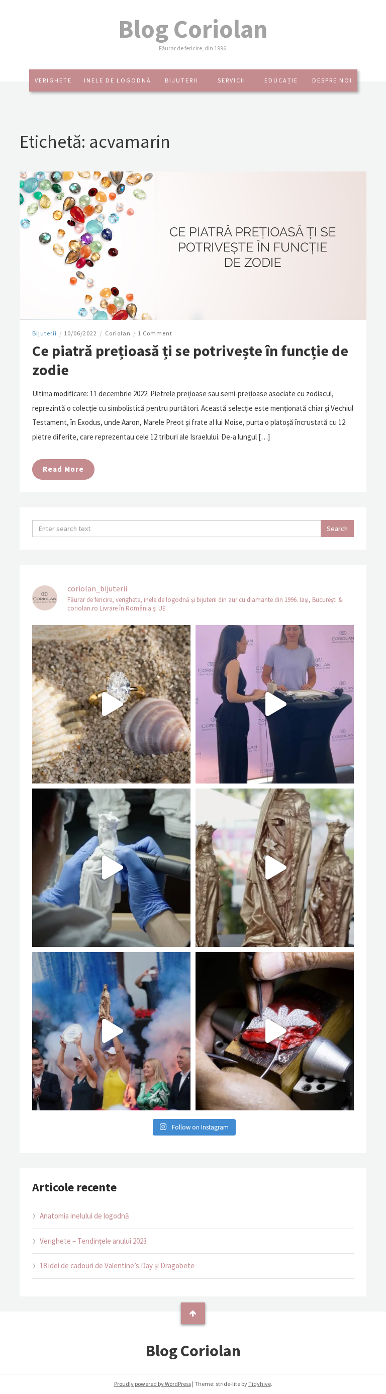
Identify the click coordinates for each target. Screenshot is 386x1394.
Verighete (53, 80)
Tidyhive (259, 1383)
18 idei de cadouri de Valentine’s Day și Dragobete (117, 1265)
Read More (63, 469)
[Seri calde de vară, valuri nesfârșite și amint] (111, 704)
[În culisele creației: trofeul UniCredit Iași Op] (111, 868)
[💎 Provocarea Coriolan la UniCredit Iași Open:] (275, 704)
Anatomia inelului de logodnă (84, 1216)
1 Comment (155, 333)
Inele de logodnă (117, 80)
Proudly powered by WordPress (152, 1383)
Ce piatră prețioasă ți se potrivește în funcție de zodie (190, 360)
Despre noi (332, 80)
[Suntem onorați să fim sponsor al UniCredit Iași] (275, 1031)
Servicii (232, 80)
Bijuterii (182, 80)
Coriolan (118, 333)
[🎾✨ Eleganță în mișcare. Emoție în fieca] (275, 868)
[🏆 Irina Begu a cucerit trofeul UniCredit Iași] (111, 1031)
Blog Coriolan (193, 29)
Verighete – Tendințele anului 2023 (93, 1241)
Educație (281, 80)
